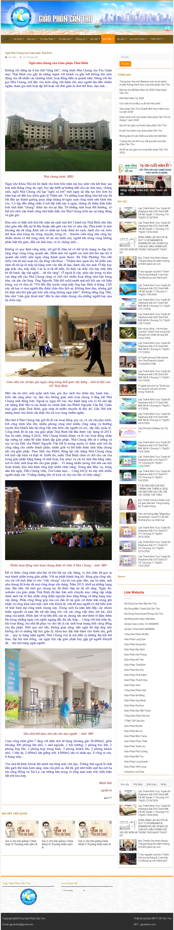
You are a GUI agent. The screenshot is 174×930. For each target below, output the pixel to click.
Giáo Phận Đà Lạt (133, 731)
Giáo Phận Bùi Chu (134, 669)
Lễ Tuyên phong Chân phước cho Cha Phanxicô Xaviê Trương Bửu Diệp (153, 360)
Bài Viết (94, 39)
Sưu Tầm (107, 39)
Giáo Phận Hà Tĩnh (134, 659)
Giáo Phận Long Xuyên (136, 761)
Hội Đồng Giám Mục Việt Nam (139, 619)
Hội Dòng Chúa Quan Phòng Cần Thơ (143, 613)
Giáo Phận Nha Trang (135, 736)
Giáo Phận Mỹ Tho (134, 756)
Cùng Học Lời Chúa (134, 771)
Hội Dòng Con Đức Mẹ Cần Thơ (140, 603)
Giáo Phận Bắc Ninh (134, 649)
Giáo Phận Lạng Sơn (135, 639)
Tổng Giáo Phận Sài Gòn (137, 715)
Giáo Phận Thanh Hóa (135, 680)
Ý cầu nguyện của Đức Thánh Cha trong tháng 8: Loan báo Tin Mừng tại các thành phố (153, 274)
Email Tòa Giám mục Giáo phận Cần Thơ (140, 130)
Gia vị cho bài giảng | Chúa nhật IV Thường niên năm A (21, 842)
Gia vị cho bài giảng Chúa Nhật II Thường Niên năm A (94, 842)
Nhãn (164, 784)
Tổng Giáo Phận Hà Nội (136, 634)
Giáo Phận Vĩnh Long (135, 766)
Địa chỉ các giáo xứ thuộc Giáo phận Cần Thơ (142, 125)
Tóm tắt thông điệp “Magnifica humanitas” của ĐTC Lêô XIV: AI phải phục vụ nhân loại (154, 516)
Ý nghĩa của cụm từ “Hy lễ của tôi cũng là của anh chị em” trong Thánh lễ (153, 388)
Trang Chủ (7, 38)
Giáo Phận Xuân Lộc (134, 746)
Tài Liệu (120, 39)
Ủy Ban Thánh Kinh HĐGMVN (139, 629)
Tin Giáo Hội (64, 39)
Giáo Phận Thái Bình (135, 664)
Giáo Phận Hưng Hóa (135, 644)
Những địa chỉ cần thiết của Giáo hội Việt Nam (143, 136)
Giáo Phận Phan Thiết (135, 741)
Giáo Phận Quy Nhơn (135, 700)
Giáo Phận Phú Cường (135, 751)
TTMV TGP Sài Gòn (134, 720)
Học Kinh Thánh (137, 39)
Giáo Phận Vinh (132, 685)
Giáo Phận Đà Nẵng (134, 695)
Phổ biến (138, 784)
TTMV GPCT (156, 39)
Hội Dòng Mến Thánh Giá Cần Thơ (142, 608)
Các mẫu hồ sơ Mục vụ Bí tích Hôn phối (139, 103)
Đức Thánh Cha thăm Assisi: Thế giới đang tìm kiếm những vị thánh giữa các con (154, 260)
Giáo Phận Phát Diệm (135, 675)
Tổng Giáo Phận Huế (135, 690)
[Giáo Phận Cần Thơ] (87, 18)
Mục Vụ (30, 39)
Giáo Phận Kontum (134, 705)
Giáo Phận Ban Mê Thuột (137, 710)
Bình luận (152, 784)
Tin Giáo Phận (46, 39)
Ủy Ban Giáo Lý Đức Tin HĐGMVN (141, 624)
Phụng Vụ (80, 39)
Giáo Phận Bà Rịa (133, 726)
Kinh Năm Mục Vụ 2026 (131, 98)
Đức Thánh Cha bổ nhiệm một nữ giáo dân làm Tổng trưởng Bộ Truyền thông (154, 503)
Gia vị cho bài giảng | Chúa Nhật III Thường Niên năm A (57, 844)
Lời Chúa (17, 39)
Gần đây (124, 784)
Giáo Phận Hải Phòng (135, 654)
